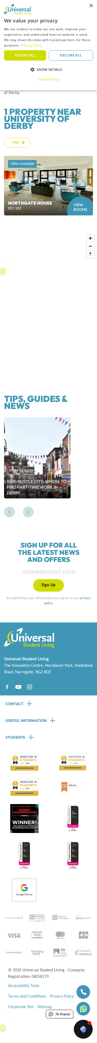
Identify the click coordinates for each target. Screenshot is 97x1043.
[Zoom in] (90, 238)
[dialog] (48, 45)
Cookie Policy (48, 79)
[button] (9, 511)
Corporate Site (20, 1007)
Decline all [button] (71, 55)
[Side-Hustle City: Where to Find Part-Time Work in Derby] (37, 457)
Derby (13, 470)
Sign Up (48, 585)
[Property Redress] (83, 952)
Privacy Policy (62, 996)
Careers (30, 470)
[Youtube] (18, 687)
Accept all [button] (25, 55)
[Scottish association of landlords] (60, 952)
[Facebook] (7, 687)
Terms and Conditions (27, 996)
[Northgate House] (48, 185)
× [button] (91, 6)
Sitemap (44, 1007)
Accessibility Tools (23, 986)
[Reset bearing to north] (90, 254)
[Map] (50, 301)
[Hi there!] (83, 1029)
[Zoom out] (90, 246)
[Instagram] (30, 687)
